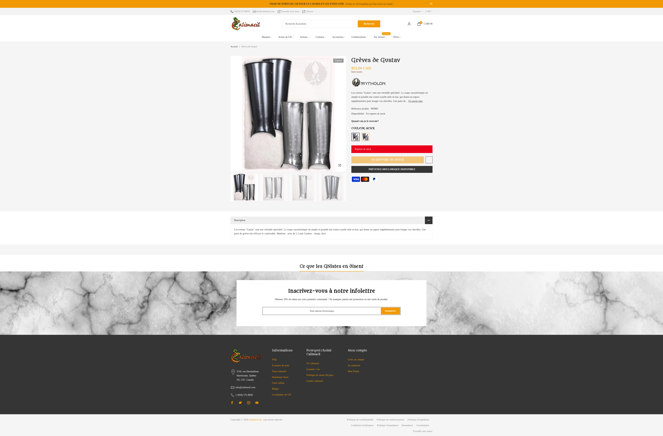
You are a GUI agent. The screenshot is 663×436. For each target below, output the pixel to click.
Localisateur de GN (281, 394)
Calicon (309, 11)
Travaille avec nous (290, 11)
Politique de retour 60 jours (319, 375)
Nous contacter (279, 371)
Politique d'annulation (387, 425)
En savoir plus (415, 101)
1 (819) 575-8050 (241, 11)
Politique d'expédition (418, 419)
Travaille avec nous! (423, 431)
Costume (320, 37)
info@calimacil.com (265, 11)
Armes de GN (285, 37)
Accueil (234, 46)
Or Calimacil (312, 363)
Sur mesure (382, 36)
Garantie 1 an (313, 369)
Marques (266, 37)
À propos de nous (280, 365)
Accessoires (337, 37)
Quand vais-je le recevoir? (365, 121)
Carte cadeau (278, 383)
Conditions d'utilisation (362, 425)
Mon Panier (353, 371)
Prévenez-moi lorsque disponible (392, 169)
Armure (304, 37)
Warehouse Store (280, 377)
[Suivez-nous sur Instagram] (248, 403)
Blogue (275, 388)
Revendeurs (407, 425)
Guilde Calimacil (314, 381)
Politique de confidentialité (360, 419)
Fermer (231, 3)
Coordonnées (422, 425)
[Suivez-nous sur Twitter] (240, 403)
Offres (396, 37)
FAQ (274, 359)
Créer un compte (356, 359)
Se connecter (354, 365)
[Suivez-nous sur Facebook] (232, 403)
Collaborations (359, 37)
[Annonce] (250, 4)
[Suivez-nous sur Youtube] (256, 403)
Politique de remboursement (390, 419)
